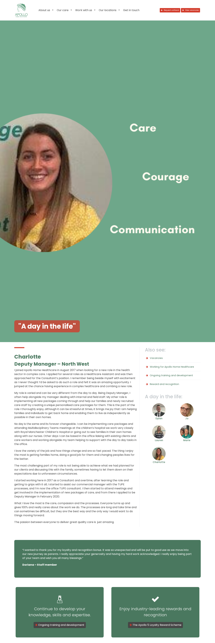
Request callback (171, 10)
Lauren (159, 440)
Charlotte (159, 462)
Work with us (83, 10)
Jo (186, 418)
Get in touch (131, 10)
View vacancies (192, 10)
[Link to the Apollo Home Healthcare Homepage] (21, 10)
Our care (63, 10)
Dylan (159, 418)
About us (44, 10)
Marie (186, 440)
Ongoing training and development (171, 375)
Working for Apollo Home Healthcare (172, 366)
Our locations (107, 10)
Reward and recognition (164, 384)
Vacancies (156, 358)
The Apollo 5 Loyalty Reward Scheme (156, 625)
